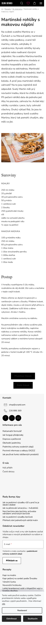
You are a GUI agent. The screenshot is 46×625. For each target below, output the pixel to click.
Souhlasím (33, 618)
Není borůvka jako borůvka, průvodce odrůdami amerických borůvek (19, 512)
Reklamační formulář (12, 431)
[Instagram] (12, 418)
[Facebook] (5, 418)
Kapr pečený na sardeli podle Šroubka (20, 578)
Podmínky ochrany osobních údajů (18, 446)
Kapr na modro (9, 575)
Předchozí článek (23, 376)
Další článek (23, 385)
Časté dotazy (8, 471)
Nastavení (22, 610)
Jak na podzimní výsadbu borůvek (18, 517)
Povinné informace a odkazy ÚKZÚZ (19, 450)
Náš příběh (8, 467)
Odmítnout (11, 618)
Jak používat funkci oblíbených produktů (21, 454)
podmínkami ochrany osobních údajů (20, 552)
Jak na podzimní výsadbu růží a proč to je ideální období (21, 503)
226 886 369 (15, 410)
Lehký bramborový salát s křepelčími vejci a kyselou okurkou (22, 589)
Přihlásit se (12, 560)
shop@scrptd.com (17, 404)
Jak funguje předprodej (13, 435)
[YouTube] (18, 418)
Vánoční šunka (9, 582)
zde (3, 603)
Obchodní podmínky (12, 442)
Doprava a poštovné (12, 439)
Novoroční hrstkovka (12, 585)
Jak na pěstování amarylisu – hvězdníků (20, 508)
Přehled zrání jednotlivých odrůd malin (20, 520)
